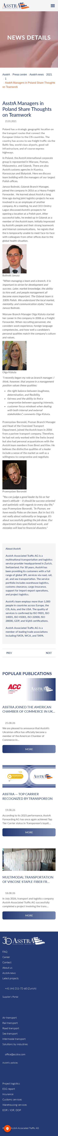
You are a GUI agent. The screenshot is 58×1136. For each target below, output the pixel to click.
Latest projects (10, 978)
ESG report (8, 1088)
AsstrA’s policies (10, 1062)
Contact (6, 962)
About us (7, 967)
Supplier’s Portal (10, 996)
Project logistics (11, 1083)
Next (49, 653)
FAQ (4, 951)
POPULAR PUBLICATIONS (27, 673)
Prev (9, 653)
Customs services (12, 1099)
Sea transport (9, 1033)
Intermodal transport (13, 1038)
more (29, 749)
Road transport (10, 1028)
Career (6, 956)
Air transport (9, 1017)
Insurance (7, 1094)
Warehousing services (14, 1104)
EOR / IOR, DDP (11, 1110)
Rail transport (10, 1022)
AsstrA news (9, 972)
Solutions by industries (15, 1044)
